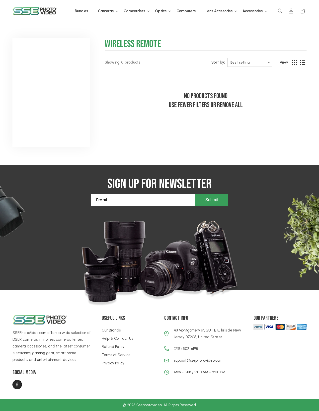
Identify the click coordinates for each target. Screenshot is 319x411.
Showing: (112, 62)
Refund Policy (113, 346)
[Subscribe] (211, 200)
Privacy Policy (113, 363)
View (284, 62)
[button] (106, 11)
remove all (230, 105)
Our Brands (111, 330)
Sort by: (218, 62)
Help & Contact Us (117, 338)
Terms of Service (116, 355)
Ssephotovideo (149, 405)
